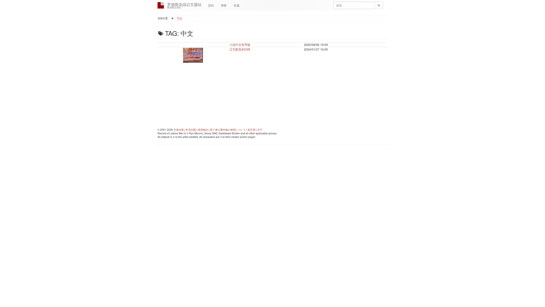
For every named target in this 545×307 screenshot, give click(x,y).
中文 (179, 18)
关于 (259, 129)
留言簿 (251, 129)
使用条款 (203, 129)
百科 (211, 5)
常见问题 (191, 129)
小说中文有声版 (239, 44)
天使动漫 (179, 129)
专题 (237, 5)
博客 (224, 5)
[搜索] (379, 5)
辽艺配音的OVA (239, 49)
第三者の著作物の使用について (228, 129)
